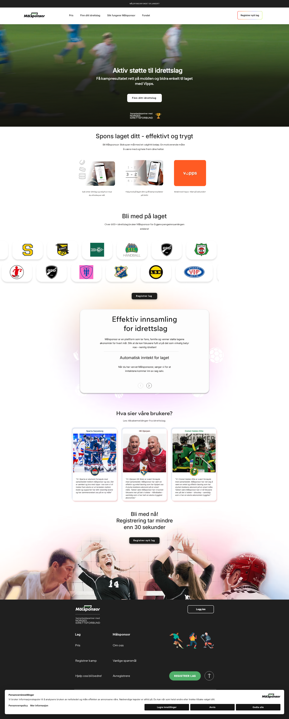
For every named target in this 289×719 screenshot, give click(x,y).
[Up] (149, 385)
